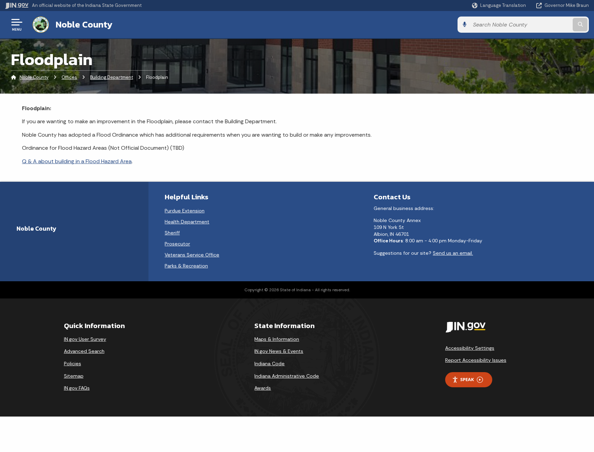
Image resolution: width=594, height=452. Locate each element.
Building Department (111, 77)
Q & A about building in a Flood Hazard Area (77, 161)
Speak (467, 379)
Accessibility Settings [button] (469, 348)
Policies (72, 363)
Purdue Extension (185, 211)
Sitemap (74, 376)
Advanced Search (84, 351)
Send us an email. (453, 253)
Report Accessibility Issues (475, 360)
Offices (69, 77)
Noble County (84, 24)
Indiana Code (269, 363)
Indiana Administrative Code (286, 376)
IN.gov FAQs (77, 388)
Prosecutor (177, 244)
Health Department (187, 222)
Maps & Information (276, 339)
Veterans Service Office (192, 255)
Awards (262, 388)
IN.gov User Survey (85, 339)
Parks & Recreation (186, 266)
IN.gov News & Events (278, 351)
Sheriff (172, 233)
